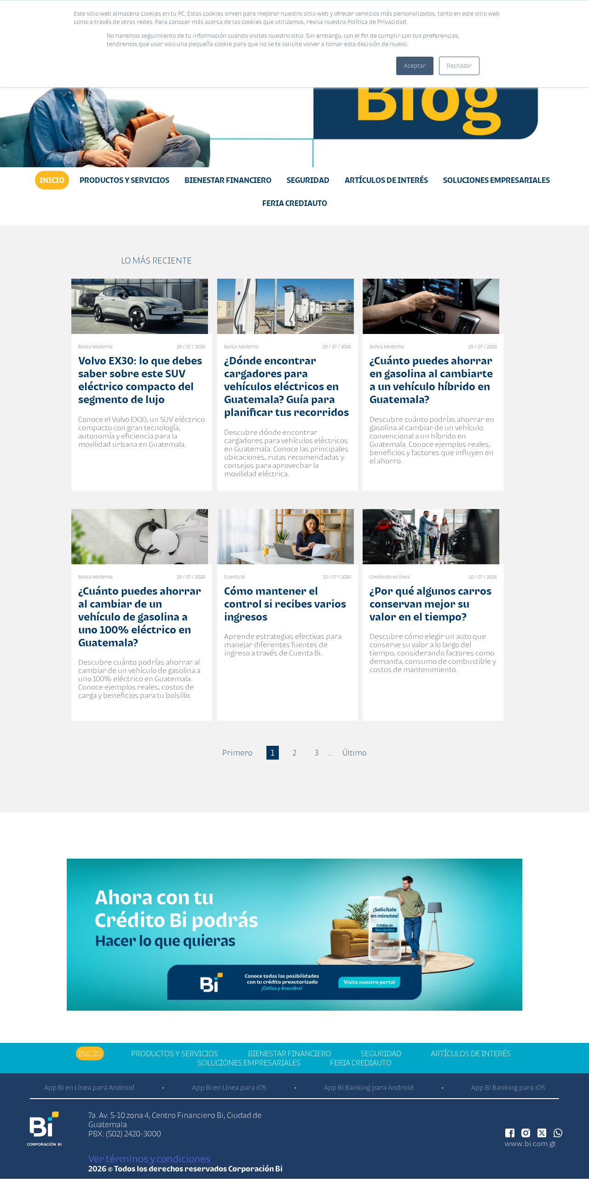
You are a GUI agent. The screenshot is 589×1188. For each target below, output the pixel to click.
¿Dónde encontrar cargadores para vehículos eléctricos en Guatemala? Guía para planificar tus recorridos (286, 386)
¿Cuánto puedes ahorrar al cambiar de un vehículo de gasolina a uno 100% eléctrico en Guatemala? (139, 617)
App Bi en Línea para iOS (229, 1087)
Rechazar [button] (459, 65)
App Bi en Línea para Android (89, 1087)
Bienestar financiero (228, 180)
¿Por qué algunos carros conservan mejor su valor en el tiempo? (430, 604)
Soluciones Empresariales (496, 180)
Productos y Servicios (124, 180)
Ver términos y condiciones (149, 1158)
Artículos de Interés (386, 180)
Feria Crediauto (294, 203)
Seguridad (308, 180)
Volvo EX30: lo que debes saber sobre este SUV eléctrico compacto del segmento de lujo (140, 379)
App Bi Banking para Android (369, 1087)
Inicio (52, 180)
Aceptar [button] (415, 65)
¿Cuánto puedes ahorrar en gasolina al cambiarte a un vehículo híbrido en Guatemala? (431, 379)
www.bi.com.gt (530, 1143)
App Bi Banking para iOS (508, 1087)
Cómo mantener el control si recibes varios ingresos (285, 604)
